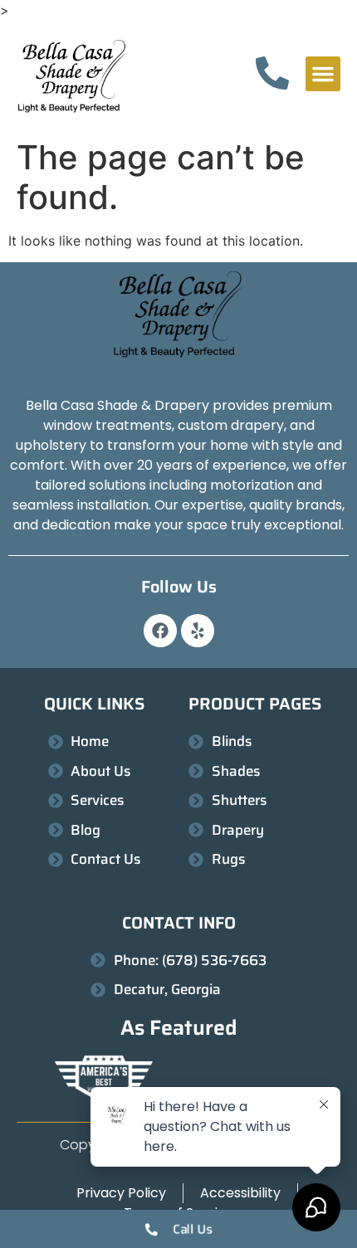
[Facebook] (160, 630)
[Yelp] (197, 630)
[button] (323, 73)
